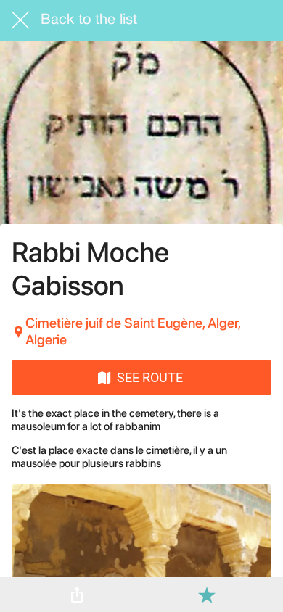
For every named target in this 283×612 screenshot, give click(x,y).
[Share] (77, 594)
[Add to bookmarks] (206, 594)
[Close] (20, 20)
